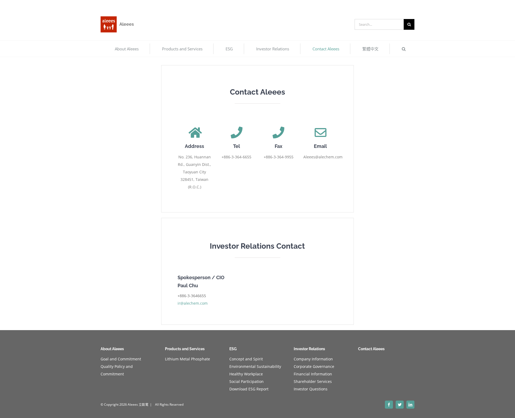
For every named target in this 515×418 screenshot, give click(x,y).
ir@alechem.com (193, 303)
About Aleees (112, 349)
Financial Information (313, 373)
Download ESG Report (248, 388)
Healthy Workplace (246, 373)
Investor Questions (311, 388)
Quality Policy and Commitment (117, 370)
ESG (233, 349)
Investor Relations (309, 349)
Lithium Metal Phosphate (187, 358)
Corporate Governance (314, 366)
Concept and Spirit (246, 358)
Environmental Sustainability (255, 366)
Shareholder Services (313, 381)
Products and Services (185, 349)
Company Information (313, 358)
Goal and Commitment (121, 358)
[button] (404, 48)
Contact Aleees (371, 349)
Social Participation (246, 381)
